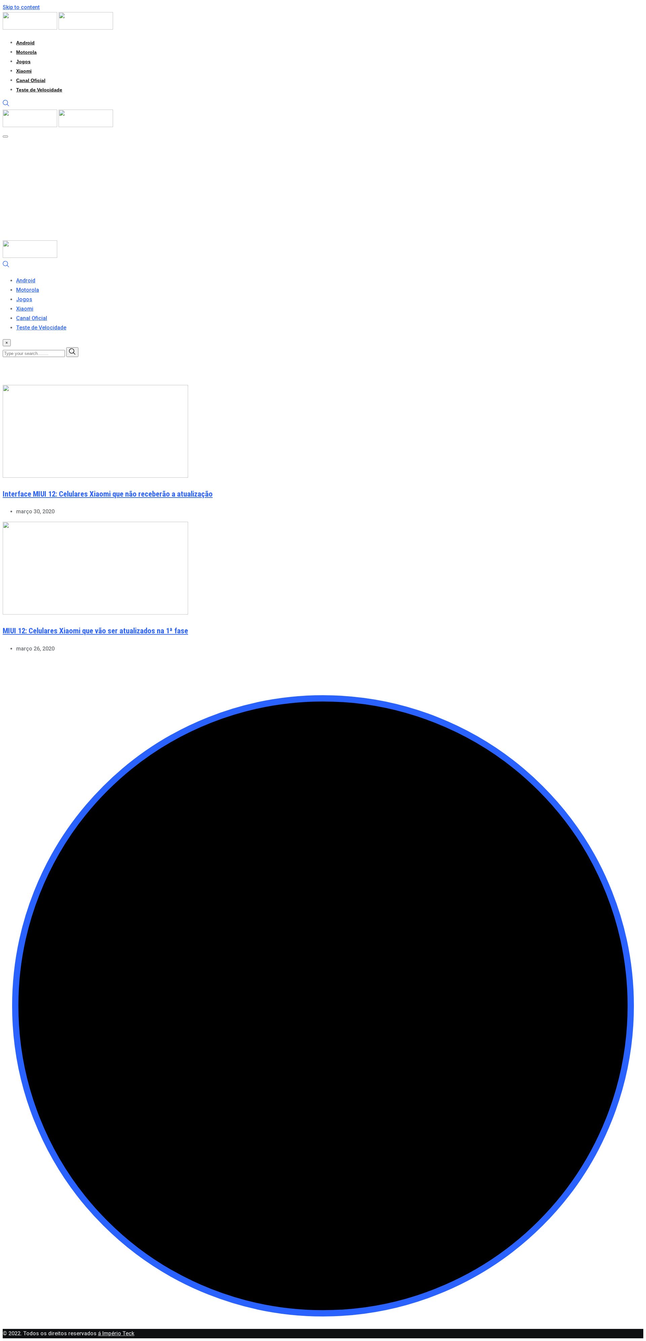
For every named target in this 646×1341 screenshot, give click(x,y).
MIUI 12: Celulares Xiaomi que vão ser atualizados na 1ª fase (95, 630)
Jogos (23, 61)
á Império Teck (116, 1333)
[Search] (6, 105)
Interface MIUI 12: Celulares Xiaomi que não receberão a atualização (108, 494)
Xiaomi (24, 71)
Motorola (26, 52)
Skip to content (21, 7)
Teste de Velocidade (39, 89)
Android (25, 42)
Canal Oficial (30, 80)
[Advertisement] (323, 190)
